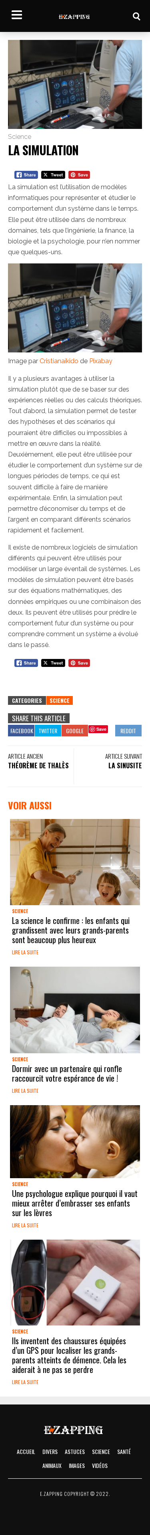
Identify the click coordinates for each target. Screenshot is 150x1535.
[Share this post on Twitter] (48, 730)
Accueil (26, 1451)
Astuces (75, 1451)
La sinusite (125, 765)
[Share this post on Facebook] (21, 730)
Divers (50, 1451)
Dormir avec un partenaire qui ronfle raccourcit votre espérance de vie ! (67, 1073)
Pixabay (100, 361)
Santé (124, 1451)
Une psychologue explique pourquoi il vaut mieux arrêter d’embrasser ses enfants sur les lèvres (75, 1203)
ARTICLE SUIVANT (123, 756)
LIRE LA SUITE (25, 952)
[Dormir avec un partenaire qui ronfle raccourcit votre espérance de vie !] (75, 1010)
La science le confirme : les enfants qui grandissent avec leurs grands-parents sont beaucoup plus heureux (71, 930)
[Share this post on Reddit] (128, 730)
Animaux (52, 1465)
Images (77, 1465)
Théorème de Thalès (38, 765)
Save (101, 729)
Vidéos (100, 1465)
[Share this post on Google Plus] (75, 730)
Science (19, 136)
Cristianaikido (59, 361)
